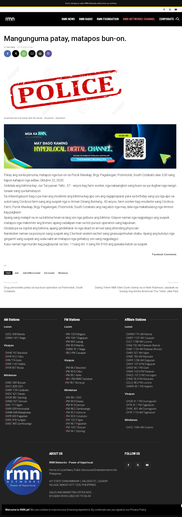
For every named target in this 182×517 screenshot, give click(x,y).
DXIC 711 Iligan (14, 405)
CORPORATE (166, 19)
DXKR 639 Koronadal (17, 408)
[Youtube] (175, 9)
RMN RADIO (86, 19)
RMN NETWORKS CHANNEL (139, 19)
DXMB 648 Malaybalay (18, 412)
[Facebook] (164, 9)
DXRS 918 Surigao (16, 420)
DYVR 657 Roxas (15, 367)
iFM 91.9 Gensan (75, 405)
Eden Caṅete (10, 47)
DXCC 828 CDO (14, 386)
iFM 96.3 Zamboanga (78, 408)
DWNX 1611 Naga (16, 338)
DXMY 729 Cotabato (17, 390)
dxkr (17, 273)
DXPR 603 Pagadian (17, 416)
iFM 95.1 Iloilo (73, 375)
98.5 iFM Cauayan (76, 352)
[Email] (32, 53)
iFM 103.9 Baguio (75, 334)
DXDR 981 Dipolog (16, 397)
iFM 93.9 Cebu (74, 371)
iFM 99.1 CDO (73, 397)
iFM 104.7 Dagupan (77, 338)
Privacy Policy (138, 509)
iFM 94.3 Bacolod (76, 367)
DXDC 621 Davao (15, 393)
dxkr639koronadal (31, 273)
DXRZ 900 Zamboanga (18, 423)
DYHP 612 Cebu (14, 356)
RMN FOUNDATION (108, 19)
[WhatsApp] (23, 53)
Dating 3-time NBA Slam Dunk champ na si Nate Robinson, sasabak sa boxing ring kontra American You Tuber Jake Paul (136, 289)
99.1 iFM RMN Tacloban (79, 379)
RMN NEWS (68, 19)
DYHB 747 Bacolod (16, 352)
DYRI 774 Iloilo (14, 360)
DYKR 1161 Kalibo (16, 364)
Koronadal (49, 273)
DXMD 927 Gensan (16, 401)
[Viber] (48, 53)
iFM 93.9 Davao (74, 401)
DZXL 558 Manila (15, 334)
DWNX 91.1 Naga (75, 349)
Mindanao (63, 273)
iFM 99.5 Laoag (74, 341)
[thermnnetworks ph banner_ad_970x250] (91, 146)
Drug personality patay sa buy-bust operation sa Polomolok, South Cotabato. (43, 289)
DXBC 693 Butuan (16, 382)
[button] (177, 19)
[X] (170, 9)
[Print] (40, 53)
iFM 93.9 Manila (75, 345)
